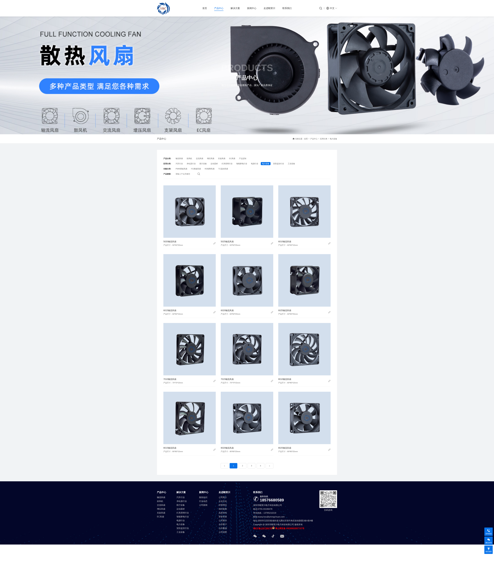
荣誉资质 (223, 517)
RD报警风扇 (209, 169)
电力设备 (265, 164)
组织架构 (223, 509)
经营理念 (223, 505)
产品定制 (242, 158)
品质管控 (223, 513)
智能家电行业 (241, 164)
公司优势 (223, 532)
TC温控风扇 (223, 169)
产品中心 (218, 8)
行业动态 (203, 501)
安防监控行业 (278, 164)
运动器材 (214, 164)
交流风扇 (199, 158)
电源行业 (254, 164)
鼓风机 (189, 158)
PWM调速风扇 (181, 169)
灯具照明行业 (227, 164)
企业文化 (223, 501)
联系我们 (287, 8)
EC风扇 (232, 158)
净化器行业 (191, 164)
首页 (204, 8)
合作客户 (223, 524)
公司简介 (223, 497)
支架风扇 (221, 158)
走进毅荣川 (269, 8)
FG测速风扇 (196, 169)
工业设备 (291, 164)
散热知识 (203, 497)
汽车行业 (179, 164)
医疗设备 (203, 164)
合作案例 (223, 528)
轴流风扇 (179, 158)
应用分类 (323, 139)
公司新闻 (203, 505)
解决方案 (235, 8)
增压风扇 (210, 158)
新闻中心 (251, 8)
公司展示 (223, 520)
